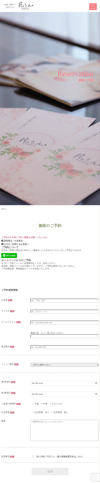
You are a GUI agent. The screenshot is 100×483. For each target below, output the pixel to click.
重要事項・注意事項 (13, 241)
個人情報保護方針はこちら (69, 456)
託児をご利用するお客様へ (16, 244)
